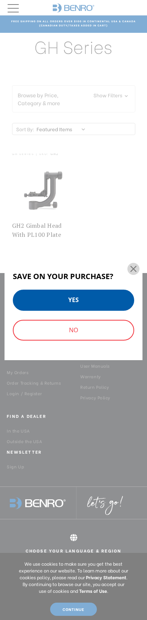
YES (73, 300)
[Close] (133, 269)
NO (73, 330)
